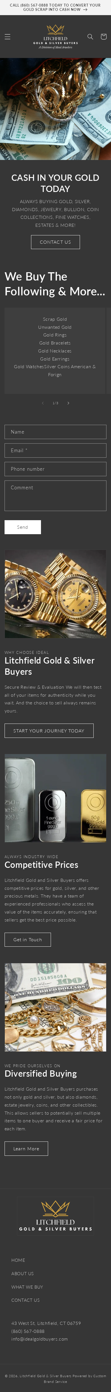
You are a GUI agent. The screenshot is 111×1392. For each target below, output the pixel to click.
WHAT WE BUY (27, 1286)
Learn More (26, 1148)
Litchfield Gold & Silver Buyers (45, 1376)
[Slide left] (42, 403)
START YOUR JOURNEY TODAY (49, 730)
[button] (7, 36)
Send (22, 527)
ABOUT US (22, 1273)
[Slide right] (68, 403)
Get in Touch (27, 939)
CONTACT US (55, 242)
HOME (18, 1260)
